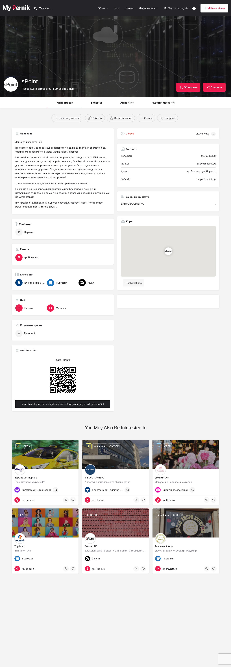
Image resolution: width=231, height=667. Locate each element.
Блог (116, 8)
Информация (147, 8)
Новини (129, 8)
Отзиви (126, 102)
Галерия (96, 102)
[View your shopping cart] (194, 8)
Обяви (101, 8)
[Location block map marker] (168, 251)
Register (184, 8)
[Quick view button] (66, 500)
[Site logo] (17, 7)
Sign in (172, 8)
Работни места (163, 102)
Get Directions (133, 282)
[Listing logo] (11, 84)
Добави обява (216, 8)
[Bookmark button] (73, 500)
